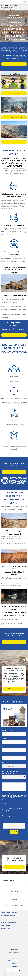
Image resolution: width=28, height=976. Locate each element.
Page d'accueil (4, 5)
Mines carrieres (13, 5)
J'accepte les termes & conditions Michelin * (14, 809)
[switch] (3, 809)
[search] (22, 2)
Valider (14, 832)
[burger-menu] (25, 2)
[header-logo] (6, 2)
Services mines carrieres (7, 7)
